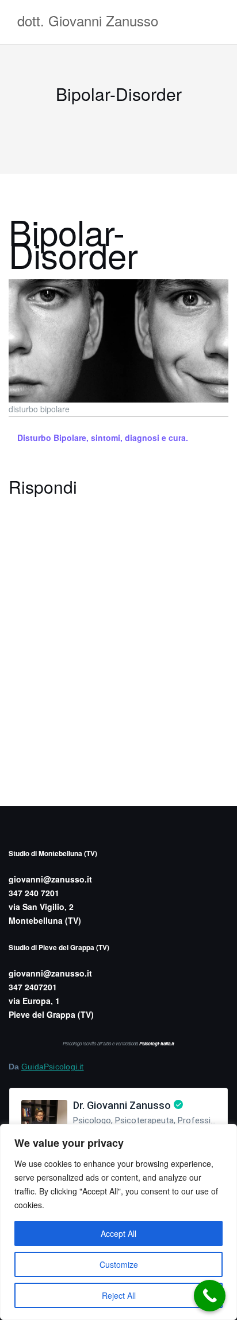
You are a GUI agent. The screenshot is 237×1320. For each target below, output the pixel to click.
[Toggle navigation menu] (216, 22)
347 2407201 (33, 987)
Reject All (119, 1295)
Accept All (118, 1233)
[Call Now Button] (209, 1295)
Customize (119, 1264)
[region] (118, 1222)
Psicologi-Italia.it (156, 1043)
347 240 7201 (34, 893)
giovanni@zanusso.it (50, 879)
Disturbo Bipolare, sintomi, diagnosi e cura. (102, 437)
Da (46, 1066)
